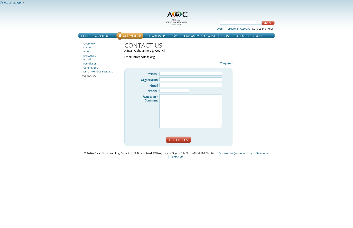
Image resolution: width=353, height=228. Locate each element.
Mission (87, 47)
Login (220, 28)
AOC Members (132, 36)
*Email (153, 85)
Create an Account (239, 28)
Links (225, 36)
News (174, 36)
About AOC (103, 36)
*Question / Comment (150, 98)
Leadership (157, 36)
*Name (153, 74)
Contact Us (89, 75)
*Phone (153, 91)
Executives (89, 55)
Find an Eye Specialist (200, 36)
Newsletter (262, 153)
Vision (86, 51)
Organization (149, 80)
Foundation (90, 63)
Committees (90, 67)
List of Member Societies (98, 71)
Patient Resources (248, 36)
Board (87, 59)
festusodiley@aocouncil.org (235, 153)
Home (85, 36)
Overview (89, 43)
